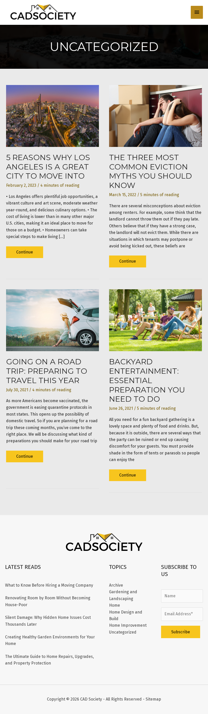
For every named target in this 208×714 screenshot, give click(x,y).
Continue (24, 253)
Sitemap (153, 699)
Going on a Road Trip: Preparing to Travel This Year (46, 371)
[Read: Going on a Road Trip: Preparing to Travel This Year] (52, 319)
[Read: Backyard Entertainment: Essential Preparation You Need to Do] (155, 319)
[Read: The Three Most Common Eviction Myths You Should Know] (155, 115)
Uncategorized (122, 632)
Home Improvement (128, 625)
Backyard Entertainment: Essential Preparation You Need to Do (147, 380)
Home (114, 605)
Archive (116, 585)
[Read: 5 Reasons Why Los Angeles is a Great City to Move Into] (52, 115)
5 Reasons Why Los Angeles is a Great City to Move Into (48, 167)
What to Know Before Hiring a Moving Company (49, 585)
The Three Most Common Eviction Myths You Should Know (150, 171)
